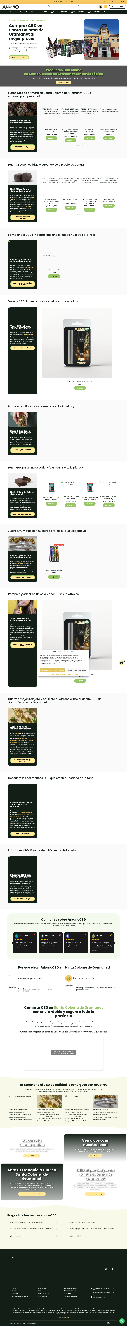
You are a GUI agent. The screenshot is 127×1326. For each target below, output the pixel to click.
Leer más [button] (68, 950)
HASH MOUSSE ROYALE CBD (51, 200)
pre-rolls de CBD (29, 267)
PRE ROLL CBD (54, 270)
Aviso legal (75, 674)
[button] (43, 126)
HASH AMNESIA (90, 199)
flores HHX (13, 441)
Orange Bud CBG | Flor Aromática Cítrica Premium (51, 132)
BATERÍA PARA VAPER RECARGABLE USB (80, 382)
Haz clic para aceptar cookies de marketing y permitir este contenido (63, 1052)
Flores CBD (32, 132)
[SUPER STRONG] (54, 541)
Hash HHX (18, 500)
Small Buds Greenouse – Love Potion (89, 131)
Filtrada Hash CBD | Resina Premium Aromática (71, 201)
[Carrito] (105, 6)
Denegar (69, 670)
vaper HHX (20, 627)
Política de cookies (54, 674)
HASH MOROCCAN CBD (109, 183)
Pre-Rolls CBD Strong (54, 570)
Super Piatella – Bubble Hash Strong (70, 498)
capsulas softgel (15, 742)
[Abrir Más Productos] (116, 12)
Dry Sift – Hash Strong (51, 497)
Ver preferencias (80, 670)
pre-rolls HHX (20, 563)
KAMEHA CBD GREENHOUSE (70, 131)
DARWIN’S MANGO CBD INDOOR (109, 114)
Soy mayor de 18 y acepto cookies (52, 670)
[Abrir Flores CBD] (34, 12)
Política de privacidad (65, 674)
